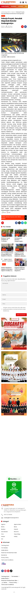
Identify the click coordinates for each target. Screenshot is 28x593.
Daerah (16, 529)
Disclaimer (4, 555)
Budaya (3, 529)
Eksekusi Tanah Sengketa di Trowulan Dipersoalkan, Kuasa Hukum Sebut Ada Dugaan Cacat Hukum (7, 239)
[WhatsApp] (25, 223)
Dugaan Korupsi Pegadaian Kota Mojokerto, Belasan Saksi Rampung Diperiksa (20, 254)
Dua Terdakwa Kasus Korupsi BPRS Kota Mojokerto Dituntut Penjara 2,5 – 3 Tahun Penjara (7, 254)
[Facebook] (16, 223)
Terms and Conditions (7, 560)
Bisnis (15, 527)
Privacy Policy (5, 557)
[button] (20, 2)
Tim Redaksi (4, 548)
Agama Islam (17, 524)
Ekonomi (16, 531)
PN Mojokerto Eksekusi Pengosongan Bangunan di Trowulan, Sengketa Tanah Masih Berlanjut (20, 239)
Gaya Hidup (17, 534)
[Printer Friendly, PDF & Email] (6, 212)
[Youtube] (8, 571)
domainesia (4, 531)
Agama (3, 524)
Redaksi (3, 26)
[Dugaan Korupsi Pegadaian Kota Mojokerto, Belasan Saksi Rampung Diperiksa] (21, 247)
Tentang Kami (5, 545)
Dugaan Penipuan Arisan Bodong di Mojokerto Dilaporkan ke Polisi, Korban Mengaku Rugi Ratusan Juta (20, 269)
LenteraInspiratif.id (5, 12)
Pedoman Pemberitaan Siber (9, 552)
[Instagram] (5, 571)
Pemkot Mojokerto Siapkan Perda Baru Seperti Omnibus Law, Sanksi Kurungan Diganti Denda (7, 269)
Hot (2, 539)
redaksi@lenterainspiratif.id (11, 518)
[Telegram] (22, 223)
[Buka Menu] (23, 2)
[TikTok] (11, 571)
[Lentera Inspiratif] (8, 2)
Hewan (3, 536)
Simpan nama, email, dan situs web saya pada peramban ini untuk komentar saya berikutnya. (14, 309)
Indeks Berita (4, 550)
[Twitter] (19, 223)
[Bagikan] (25, 26)
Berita (2, 527)
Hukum (13, 12)
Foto (2, 534)
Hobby (15, 536)
